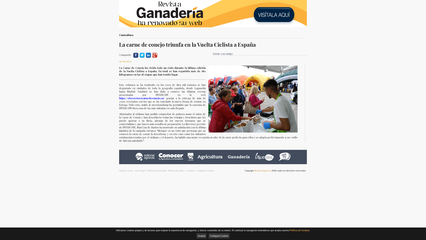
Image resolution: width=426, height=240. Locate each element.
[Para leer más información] (213, 13)
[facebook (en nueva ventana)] (135, 54)
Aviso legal (140, 170)
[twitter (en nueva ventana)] (142, 54)
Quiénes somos (126, 170)
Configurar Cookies (205, 170)
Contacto (190, 170)
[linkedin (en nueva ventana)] (148, 54)
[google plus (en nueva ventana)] (154, 54)
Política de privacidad (156, 170)
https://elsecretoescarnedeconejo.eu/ (142, 98)
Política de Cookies (300, 230)
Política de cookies (176, 170)
